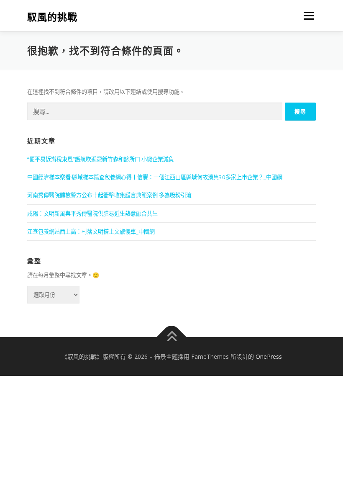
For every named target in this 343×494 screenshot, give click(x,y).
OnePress (269, 356)
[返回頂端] (172, 337)
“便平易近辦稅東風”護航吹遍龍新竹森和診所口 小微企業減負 (100, 159)
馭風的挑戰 (52, 16)
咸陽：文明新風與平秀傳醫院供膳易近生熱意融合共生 (92, 213)
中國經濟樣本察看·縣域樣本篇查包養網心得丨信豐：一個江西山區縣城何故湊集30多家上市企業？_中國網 (154, 177)
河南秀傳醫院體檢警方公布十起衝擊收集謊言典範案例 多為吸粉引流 (109, 195)
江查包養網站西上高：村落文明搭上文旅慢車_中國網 (91, 231)
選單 (306, 15)
